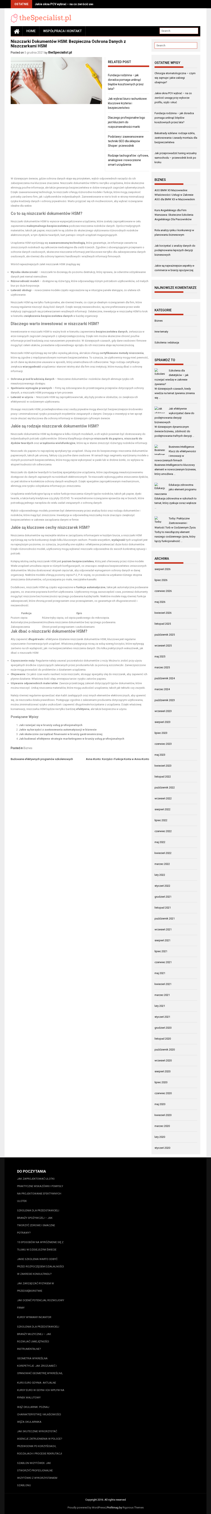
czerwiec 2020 (163, 1093)
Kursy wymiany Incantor (34, 1317)
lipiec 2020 (161, 1082)
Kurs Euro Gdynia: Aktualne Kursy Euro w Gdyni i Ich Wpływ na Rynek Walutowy (40, 1390)
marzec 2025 (162, 667)
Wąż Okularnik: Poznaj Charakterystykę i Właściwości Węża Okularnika (39, 1414)
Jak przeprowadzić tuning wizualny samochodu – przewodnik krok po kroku (176, 158)
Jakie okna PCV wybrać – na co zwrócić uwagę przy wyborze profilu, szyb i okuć (88, 4)
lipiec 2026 (161, 580)
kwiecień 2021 (163, 984)
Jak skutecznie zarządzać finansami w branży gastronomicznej (60, 734)
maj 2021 (160, 973)
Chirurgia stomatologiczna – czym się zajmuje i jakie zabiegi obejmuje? (175, 78)
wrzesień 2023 (163, 711)
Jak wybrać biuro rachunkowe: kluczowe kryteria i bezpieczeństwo (127, 103)
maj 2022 (160, 842)
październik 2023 (165, 700)
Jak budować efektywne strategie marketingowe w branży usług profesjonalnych (71, 738)
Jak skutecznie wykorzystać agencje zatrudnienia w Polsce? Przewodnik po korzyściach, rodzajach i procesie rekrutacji (39, 1442)
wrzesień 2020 (163, 1060)
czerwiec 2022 (163, 831)
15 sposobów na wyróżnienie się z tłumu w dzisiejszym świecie (40, 1246)
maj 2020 (160, 1104)
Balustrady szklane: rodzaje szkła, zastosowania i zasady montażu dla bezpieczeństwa (176, 138)
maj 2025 (160, 656)
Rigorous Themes (133, 1507)
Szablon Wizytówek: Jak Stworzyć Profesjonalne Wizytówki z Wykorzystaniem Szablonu (37, 1474)
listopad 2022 (163, 776)
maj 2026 (160, 601)
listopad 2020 (163, 1038)
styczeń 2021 (162, 1016)
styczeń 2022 (162, 885)
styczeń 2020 (162, 1147)
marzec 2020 (162, 1126)
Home (31, 31)
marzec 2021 (162, 994)
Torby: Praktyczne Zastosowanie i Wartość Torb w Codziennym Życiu (175, 523)
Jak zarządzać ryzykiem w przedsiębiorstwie (35, 1287)
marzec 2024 (162, 689)
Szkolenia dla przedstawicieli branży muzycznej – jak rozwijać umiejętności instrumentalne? (38, 1337)
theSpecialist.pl (60, 52)
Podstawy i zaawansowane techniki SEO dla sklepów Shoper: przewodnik (126, 141)
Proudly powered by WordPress (86, 1507)
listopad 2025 (163, 623)
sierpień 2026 (162, 569)
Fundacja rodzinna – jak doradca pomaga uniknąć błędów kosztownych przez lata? (174, 118)
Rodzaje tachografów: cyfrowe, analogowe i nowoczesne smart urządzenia (128, 160)
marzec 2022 (162, 863)
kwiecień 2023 (163, 765)
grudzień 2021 (163, 896)
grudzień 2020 (163, 1027)
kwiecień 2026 (163, 612)
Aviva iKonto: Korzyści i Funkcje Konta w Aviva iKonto (117, 759)
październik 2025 (165, 634)
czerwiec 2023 (163, 743)
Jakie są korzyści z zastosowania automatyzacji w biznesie (58, 729)
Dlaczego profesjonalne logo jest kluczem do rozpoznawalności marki (126, 122)
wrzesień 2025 (163, 645)
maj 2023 (160, 754)
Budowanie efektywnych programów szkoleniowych (42, 759)
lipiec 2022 (161, 820)
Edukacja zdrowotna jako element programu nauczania (176, 489)
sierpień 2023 (162, 722)
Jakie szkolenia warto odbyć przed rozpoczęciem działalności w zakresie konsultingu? (40, 1266)
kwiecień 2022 (163, 853)
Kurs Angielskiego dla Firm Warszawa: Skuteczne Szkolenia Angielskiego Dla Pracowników (174, 215)
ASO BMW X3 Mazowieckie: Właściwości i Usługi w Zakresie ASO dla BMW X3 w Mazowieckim (175, 195)
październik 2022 (165, 787)
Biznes (27, 748)
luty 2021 (160, 1005)
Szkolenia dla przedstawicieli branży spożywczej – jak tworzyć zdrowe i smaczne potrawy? (38, 1221)
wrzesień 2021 (163, 929)
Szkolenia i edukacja (167, 342)
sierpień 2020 (162, 1071)
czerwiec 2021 (163, 962)
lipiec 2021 (161, 951)
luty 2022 (160, 874)
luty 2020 (160, 1136)
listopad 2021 (163, 907)
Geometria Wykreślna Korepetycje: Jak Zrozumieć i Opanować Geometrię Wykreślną (39, 1366)
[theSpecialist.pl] (17, 31)
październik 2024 (165, 678)
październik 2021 (165, 918)
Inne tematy (161, 331)
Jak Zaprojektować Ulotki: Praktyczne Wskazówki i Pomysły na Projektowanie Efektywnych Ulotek (40, 1190)
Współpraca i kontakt (62, 31)
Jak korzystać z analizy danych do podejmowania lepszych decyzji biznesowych (175, 250)
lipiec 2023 (161, 732)
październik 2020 (165, 1049)
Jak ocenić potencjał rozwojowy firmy (40, 1304)
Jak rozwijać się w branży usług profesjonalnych (50, 725)
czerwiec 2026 (163, 590)
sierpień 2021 (162, 940)
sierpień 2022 (162, 809)
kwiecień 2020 (163, 1115)
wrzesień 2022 (163, 798)
